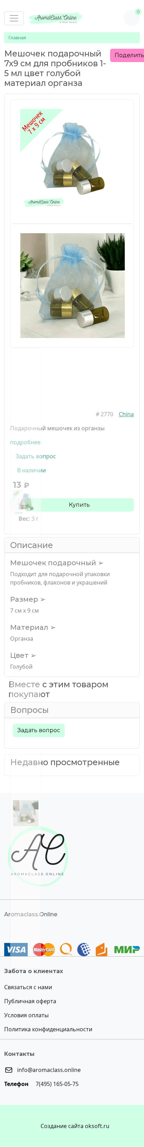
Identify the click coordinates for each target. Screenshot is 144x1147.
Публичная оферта (30, 1001)
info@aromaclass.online (48, 1070)
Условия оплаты (26, 1015)
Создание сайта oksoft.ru (75, 1126)
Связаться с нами (28, 987)
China (126, 414)
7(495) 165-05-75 (56, 1084)
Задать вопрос (38, 730)
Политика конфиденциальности (48, 1029)
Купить (79, 504)
